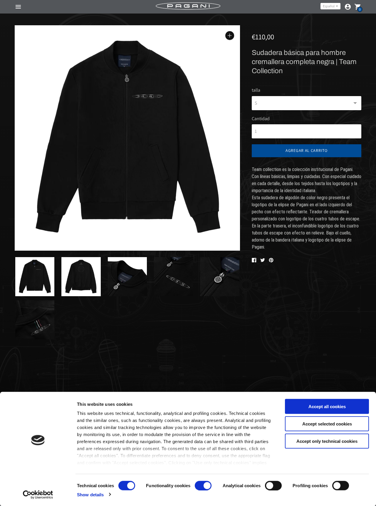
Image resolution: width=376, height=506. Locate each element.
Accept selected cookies (327, 423)
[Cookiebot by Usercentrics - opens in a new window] (38, 494)
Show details (90, 494)
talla (256, 90)
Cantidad (261, 118)
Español (329, 6)
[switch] (203, 485)
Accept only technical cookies (326, 440)
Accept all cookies (327, 406)
